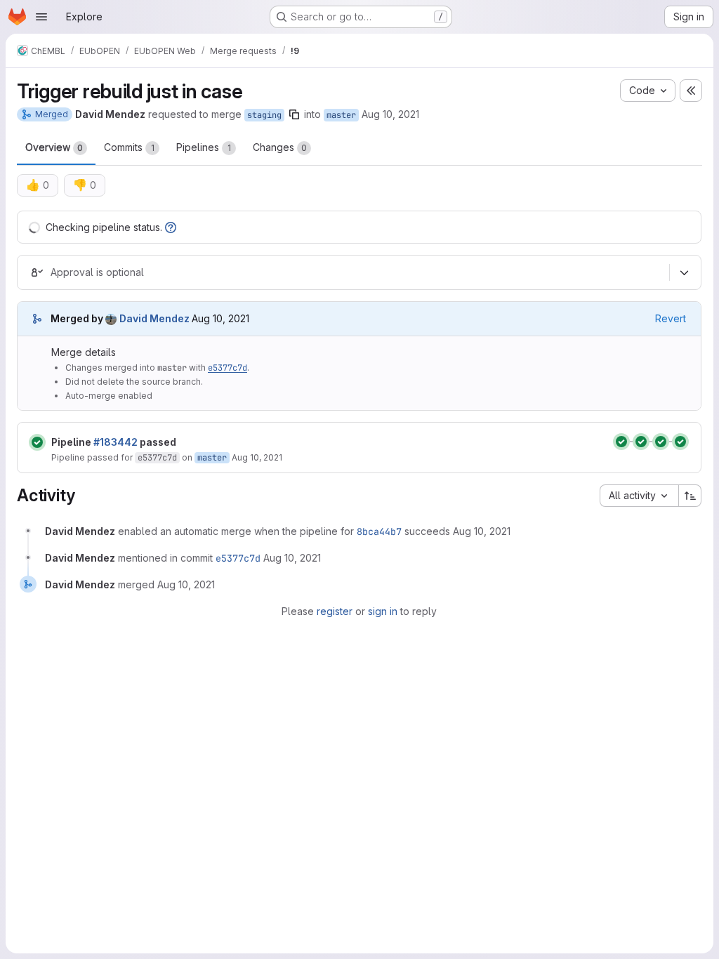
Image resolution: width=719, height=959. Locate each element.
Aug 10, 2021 (390, 114)
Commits (129, 147)
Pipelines (203, 147)
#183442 (115, 442)
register (334, 611)
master (341, 115)
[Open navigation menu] (41, 17)
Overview (54, 147)
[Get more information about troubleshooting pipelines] (170, 227)
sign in (382, 611)
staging (264, 115)
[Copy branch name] (294, 114)
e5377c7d (227, 367)
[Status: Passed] (37, 442)
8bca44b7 (379, 531)
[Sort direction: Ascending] (690, 495)
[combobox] (639, 495)
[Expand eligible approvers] (683, 273)
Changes (280, 147)
